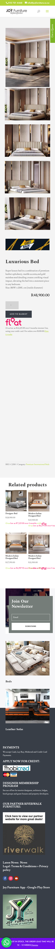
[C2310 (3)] (28, 155)
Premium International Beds (37, 464)
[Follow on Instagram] (10, 878)
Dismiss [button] (34, 945)
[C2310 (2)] (28, 192)
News (23, 862)
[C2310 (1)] (28, 229)
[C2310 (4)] (28, 119)
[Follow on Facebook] (5, 878)
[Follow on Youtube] (16, 878)
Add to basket (19, 314)
